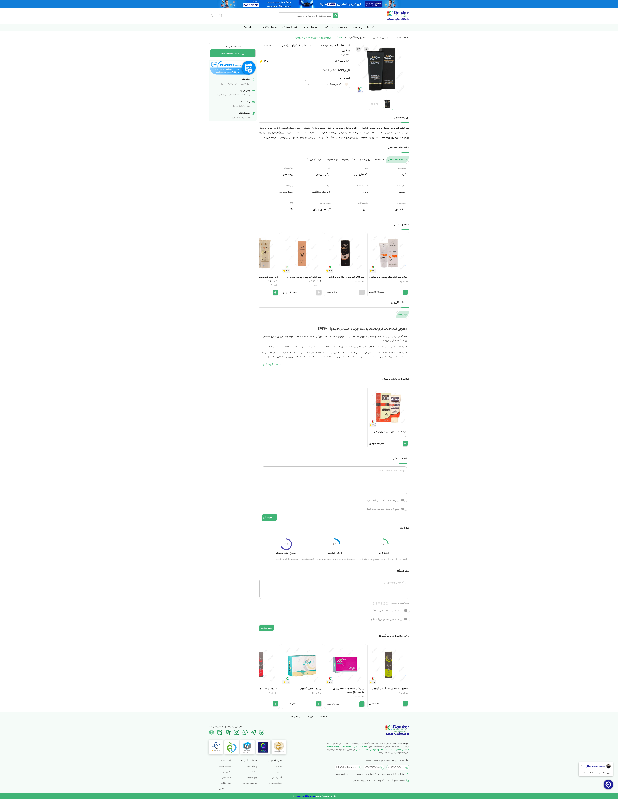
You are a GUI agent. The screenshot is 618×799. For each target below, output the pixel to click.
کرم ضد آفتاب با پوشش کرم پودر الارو (391, 432)
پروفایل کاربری (251, 766)
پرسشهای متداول (275, 783)
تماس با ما (278, 771)
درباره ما (309, 717)
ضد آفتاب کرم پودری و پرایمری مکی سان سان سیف (259, 278)
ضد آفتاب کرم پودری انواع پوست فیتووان (345, 277)
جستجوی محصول (224, 766)
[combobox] (306, 15)
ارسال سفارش (225, 783)
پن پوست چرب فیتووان (310, 689)
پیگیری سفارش (225, 788)
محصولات (322, 717)
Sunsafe (274, 285)
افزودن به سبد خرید (230, 53)
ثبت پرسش (269, 517)
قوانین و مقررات (276, 777)
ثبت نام (254, 771)
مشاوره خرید (226, 771)
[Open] (308, 84)
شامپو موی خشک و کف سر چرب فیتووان (259, 689)
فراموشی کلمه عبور (249, 783)
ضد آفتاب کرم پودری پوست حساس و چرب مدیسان (304, 278)
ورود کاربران (252, 777)
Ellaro (405, 436)
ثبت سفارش (226, 777)
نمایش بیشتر (270, 364)
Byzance (404, 281)
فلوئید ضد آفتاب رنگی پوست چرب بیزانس (388, 277)
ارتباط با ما (296, 717)
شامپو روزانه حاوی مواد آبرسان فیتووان (390, 689)
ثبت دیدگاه (266, 628)
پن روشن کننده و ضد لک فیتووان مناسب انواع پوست (348, 690)
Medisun (317, 285)
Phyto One (345, 54)
